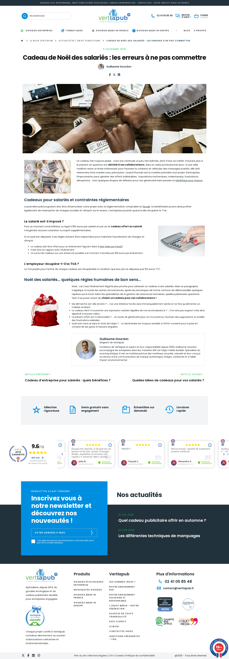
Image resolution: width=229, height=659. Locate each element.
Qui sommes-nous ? (122, 581)
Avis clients (117, 621)
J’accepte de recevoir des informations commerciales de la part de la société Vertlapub (65, 541)
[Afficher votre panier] (197, 16)
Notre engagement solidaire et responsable (122, 597)
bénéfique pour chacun (189, 180)
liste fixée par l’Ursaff (111, 246)
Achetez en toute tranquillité (121, 615)
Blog (187, 30)
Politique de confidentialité (140, 655)
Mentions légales (97, 655)
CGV (111, 655)
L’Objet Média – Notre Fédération (124, 607)
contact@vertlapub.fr (178, 588)
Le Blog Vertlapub (41, 40)
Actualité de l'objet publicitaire (79, 40)
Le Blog (114, 626)
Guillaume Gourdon (118, 66)
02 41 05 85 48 (178, 581)
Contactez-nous (121, 631)
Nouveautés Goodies (88, 589)
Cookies (119, 655)
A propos (200, 30)
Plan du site (80, 655)
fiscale (146, 206)
